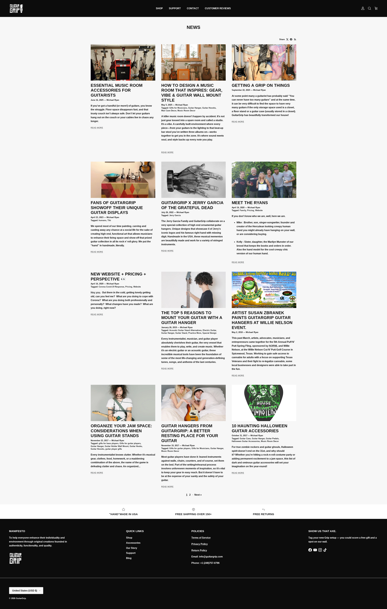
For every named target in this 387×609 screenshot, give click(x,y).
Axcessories (133, 543)
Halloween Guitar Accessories (246, 441)
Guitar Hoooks (209, 108)
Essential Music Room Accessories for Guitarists (116, 90)
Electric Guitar (209, 330)
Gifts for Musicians (178, 108)
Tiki (109, 220)
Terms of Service (201, 537)
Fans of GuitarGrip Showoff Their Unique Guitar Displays (117, 207)
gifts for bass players (108, 443)
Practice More (194, 333)
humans (102, 220)
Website (259, 210)
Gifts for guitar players (130, 443)
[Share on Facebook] (291, 39)
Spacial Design (209, 333)
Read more (97, 128)
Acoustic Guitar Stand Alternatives (185, 330)
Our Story (131, 548)
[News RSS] (295, 39)
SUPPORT (175, 8)
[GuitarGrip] (16, 8)
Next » (198, 494)
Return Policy (199, 550)
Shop (129, 537)
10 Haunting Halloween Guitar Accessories (259, 428)
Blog (129, 558)
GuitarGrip (21, 598)
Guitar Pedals (272, 438)
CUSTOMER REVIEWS (218, 8)
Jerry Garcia (175, 215)
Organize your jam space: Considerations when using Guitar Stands (121, 430)
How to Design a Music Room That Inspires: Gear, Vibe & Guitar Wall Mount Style (191, 93)
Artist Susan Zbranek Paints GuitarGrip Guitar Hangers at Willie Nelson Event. (262, 320)
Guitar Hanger (194, 108)
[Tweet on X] (287, 39)
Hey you (95, 292)
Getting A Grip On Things (261, 85)
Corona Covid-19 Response (111, 287)
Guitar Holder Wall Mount (116, 446)
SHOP (159, 8)
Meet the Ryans (250, 202)
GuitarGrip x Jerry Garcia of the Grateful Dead (192, 205)
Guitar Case (245, 438)
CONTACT (193, 8)
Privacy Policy (199, 544)
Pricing (250, 210)
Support (130, 553)
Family (243, 210)
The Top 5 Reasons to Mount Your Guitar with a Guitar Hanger (191, 317)
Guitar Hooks (136, 446)
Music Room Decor (186, 110)
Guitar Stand (181, 333)
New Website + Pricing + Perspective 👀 (118, 276)
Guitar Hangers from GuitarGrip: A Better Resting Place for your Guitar (189, 433)
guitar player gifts (113, 449)
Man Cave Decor (168, 110)
